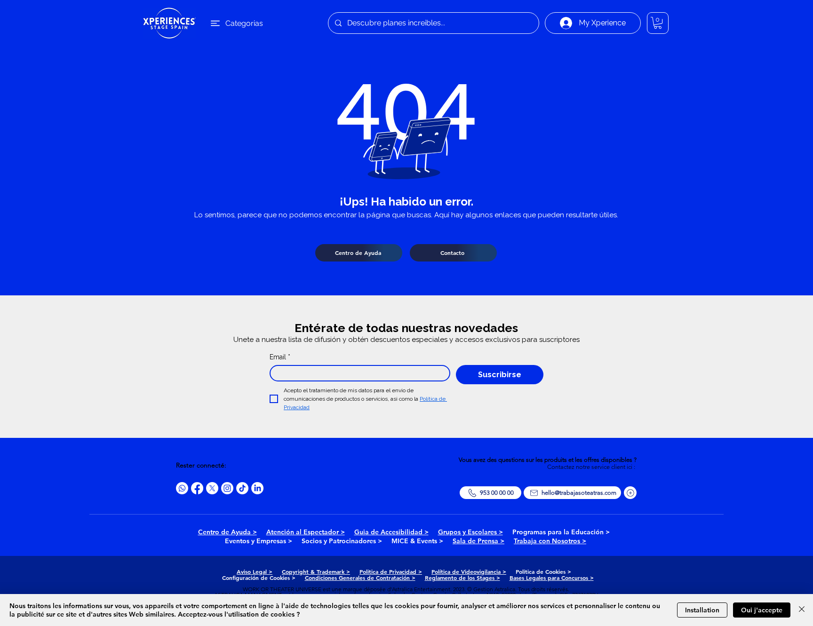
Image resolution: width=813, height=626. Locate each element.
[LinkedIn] (257, 488)
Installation (702, 610)
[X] (212, 488)
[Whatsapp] (182, 488)
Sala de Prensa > (478, 541)
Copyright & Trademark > (316, 571)
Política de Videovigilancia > (468, 571)
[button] (658, 23)
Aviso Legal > (254, 571)
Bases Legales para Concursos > (552, 577)
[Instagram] (227, 488)
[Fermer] (801, 610)
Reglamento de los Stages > (462, 577)
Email (280, 357)
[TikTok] (242, 488)
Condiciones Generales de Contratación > (360, 577)
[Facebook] (197, 488)
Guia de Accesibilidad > (391, 532)
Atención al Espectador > (305, 532)
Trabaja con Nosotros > (550, 541)
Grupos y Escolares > (470, 532)
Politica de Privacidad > (390, 571)
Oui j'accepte (761, 610)
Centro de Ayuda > (227, 532)
